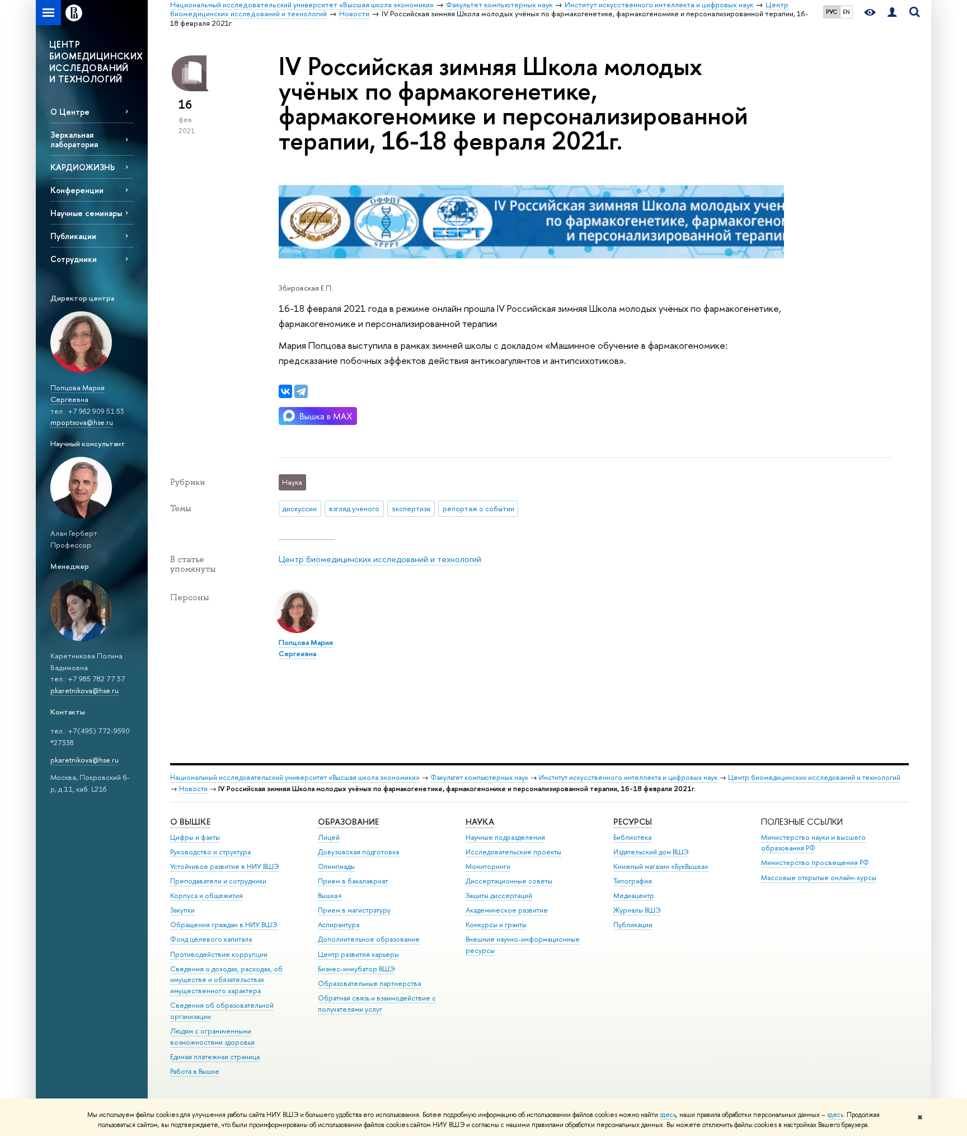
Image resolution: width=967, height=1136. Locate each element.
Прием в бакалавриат (353, 881)
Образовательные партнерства (369, 983)
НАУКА (480, 822)
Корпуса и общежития (206, 895)
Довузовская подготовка (358, 852)
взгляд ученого (354, 508)
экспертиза (411, 508)
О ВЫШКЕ (190, 822)
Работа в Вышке (194, 1071)
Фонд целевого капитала (211, 939)
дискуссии (300, 508)
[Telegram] (301, 391)
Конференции (77, 190)
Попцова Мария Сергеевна (77, 393)
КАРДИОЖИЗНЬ (82, 167)
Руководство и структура (210, 852)
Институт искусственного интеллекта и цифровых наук (628, 777)
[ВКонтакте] (285, 391)
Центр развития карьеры (358, 954)
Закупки (182, 910)
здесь (668, 1114)
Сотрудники (73, 259)
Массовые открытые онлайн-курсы (818, 877)
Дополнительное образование (369, 939)
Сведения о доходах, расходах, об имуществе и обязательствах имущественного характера (226, 980)
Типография (632, 881)
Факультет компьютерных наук (479, 777)
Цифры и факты (195, 837)
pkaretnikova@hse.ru (84, 690)
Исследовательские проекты (513, 852)
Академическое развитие (507, 910)
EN (846, 12)
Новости (193, 788)
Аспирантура (338, 924)
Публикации (73, 236)
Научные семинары (86, 213)
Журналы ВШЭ (637, 910)
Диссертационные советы (509, 881)
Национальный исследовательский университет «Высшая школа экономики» (295, 777)
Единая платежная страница (215, 1057)
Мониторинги (488, 866)
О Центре (70, 111)
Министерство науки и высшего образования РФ (813, 843)
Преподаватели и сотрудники (218, 881)
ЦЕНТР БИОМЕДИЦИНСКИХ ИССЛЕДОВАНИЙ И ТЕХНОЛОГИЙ (96, 61)
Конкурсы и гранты (496, 924)
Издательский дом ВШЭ (651, 852)
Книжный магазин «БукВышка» (660, 866)
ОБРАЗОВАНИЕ (348, 822)
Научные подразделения (505, 837)
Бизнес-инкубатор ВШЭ (356, 969)
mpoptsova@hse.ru (81, 422)
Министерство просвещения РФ (815, 862)
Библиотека (632, 837)
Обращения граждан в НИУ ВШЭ (224, 924)
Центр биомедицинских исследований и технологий (380, 559)
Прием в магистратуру (354, 910)
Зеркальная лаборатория (74, 139)
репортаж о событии (478, 508)
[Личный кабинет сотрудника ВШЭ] (892, 12)
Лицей (329, 837)
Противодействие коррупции (218, 954)
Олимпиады (336, 866)
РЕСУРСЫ (632, 822)
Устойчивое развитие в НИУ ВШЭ (224, 866)
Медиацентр (633, 895)
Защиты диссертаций (499, 895)
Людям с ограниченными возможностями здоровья (212, 1036)
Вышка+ (330, 895)
